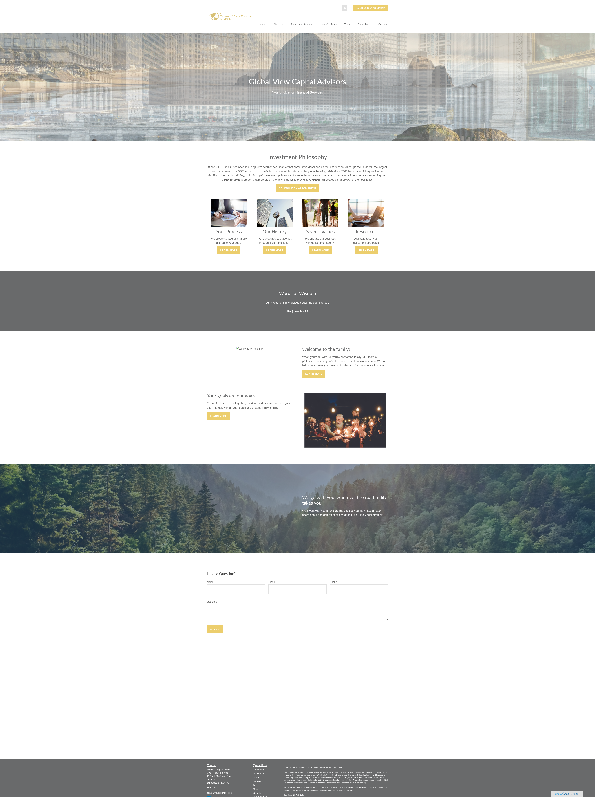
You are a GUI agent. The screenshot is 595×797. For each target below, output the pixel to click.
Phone (333, 582)
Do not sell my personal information (341, 790)
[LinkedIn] (344, 8)
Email (271, 582)
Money (256, 788)
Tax (255, 785)
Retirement (258, 769)
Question (212, 602)
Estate (256, 777)
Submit (215, 629)
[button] (263, 24)
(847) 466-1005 (221, 772)
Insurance (258, 781)
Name (210, 582)
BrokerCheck (338, 767)
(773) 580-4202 (222, 769)
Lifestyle (257, 792)
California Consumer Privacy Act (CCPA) (361, 787)
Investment (258, 773)
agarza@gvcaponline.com (219, 792)
